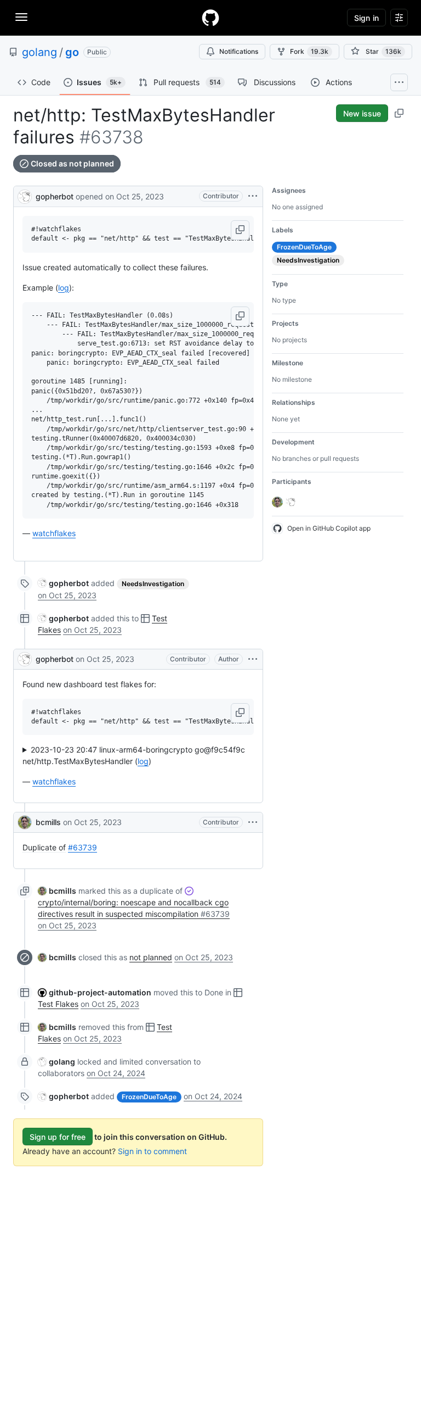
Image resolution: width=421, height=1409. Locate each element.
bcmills (48, 822)
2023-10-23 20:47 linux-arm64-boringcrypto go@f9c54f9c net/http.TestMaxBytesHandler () (133, 755)
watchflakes (54, 533)
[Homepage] (210, 17)
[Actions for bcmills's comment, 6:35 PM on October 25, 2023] (252, 822)
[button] (240, 230)
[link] (63, 583)
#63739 (82, 847)
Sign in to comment (152, 1151)
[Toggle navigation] (21, 17)
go (72, 52)
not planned (150, 957)
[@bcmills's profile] (24, 822)
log (63, 287)
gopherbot (54, 196)
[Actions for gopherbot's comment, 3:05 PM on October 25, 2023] (252, 659)
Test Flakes (58, 1004)
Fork (309, 51)
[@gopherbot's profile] (24, 195)
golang (39, 52)
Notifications (238, 51)
